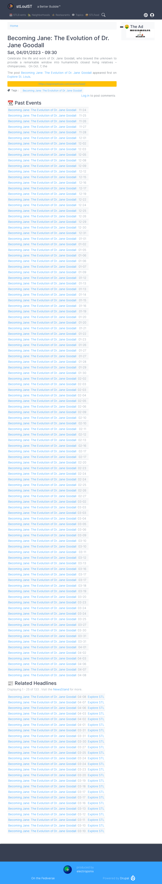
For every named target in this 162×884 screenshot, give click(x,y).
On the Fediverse (43, 878)
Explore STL (96, 696)
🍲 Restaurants (61, 14)
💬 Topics (77, 14)
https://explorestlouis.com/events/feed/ (62, 83)
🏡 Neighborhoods (39, 14)
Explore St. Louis (18, 76)
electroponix (85, 871)
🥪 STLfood (92, 14)
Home (14, 25)
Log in (85, 95)
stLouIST (24, 6)
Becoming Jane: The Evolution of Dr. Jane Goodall (56, 72)
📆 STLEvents (17, 14)
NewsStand (61, 689)
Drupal (124, 878)
